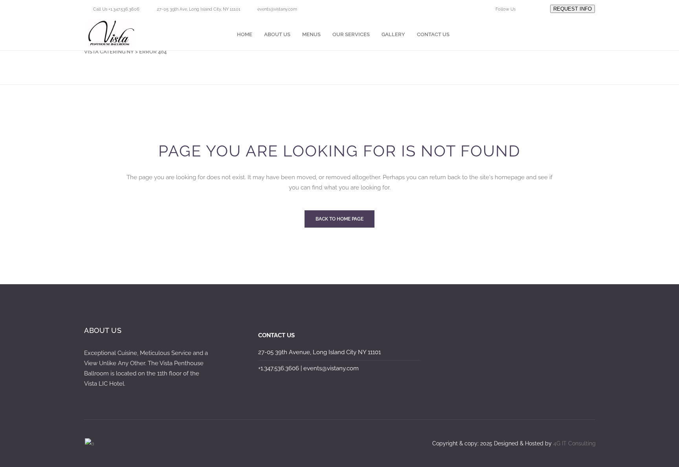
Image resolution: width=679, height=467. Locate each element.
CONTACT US (276, 335)
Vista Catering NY (109, 52)
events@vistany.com (277, 9)
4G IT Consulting (574, 443)
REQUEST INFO (572, 9)
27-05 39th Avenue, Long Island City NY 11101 (319, 352)
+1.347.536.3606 (278, 368)
